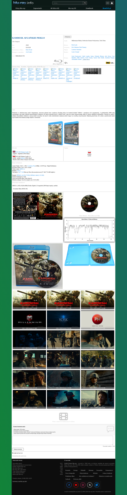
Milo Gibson (80, 58)
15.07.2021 (29, 52)
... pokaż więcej (86, 59)
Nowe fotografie (70, 473)
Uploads (67, 479)
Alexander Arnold (76, 59)
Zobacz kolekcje (107, 473)
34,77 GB (21, 172)
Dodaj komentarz (18, 449)
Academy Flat (31, 166)
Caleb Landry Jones (88, 56)
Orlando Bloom (99, 56)
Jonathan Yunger (109, 58)
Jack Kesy (108, 56)
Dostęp (75, 470)
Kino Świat (29, 49)
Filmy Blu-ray (20, 8)
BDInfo (95, 473)
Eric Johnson (75, 47)
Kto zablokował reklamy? (86, 476)
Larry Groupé (75, 52)
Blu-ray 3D (72, 8)
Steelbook (89, 8)
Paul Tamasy (82, 47)
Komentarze (109, 470)
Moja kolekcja (84, 473)
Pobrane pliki (77, 479)
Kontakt (67, 470)
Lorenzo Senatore (76, 49)
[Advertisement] (63, 22)
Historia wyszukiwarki (105, 476)
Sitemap (91, 470)
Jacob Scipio (88, 58)
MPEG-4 (22, 169)
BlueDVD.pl (107, 8)
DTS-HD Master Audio (22, 152)
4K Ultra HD (55, 8)
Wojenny (67, 36)
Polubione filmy (70, 476)
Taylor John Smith (98, 58)
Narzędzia (99, 470)
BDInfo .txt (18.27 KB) (23, 175)
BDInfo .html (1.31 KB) (37, 175)
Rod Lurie (74, 45)
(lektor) (23, 158)
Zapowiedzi (37, 8)
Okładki (83, 470)
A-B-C (19, 170)
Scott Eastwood (76, 56)
